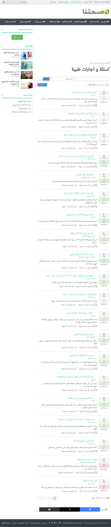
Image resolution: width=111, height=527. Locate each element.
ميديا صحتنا (9, 21)
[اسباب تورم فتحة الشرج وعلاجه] (27, 56)
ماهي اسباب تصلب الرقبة (87, 459)
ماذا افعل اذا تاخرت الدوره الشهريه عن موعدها (75, 419)
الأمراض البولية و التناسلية (87, 257)
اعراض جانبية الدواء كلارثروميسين (79, 313)
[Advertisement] (73, 43)
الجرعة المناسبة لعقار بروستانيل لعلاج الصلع (80, 135)
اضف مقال (53, 2)
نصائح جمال (91, 483)
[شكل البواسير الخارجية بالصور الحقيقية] (27, 65)
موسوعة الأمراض (79, 21)
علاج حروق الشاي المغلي (83, 334)
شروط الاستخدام (35, 523)
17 (42, 498)
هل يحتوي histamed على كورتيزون (80, 214)
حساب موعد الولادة (25, 108)
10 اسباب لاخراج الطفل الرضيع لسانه (11, 73)
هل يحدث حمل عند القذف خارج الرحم (78, 193)
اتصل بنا (14, 523)
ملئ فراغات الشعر (90, 481)
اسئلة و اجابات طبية (76, 2)
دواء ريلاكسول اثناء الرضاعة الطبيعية (82, 113)
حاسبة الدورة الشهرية (24, 101)
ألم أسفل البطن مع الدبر (84, 174)
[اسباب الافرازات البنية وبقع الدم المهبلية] (27, 85)
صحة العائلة (53, 21)
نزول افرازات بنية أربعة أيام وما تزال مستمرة (80, 294)
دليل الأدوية (66, 21)
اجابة (103, 99)
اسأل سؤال (42, 85)
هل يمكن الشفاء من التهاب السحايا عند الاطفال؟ (75, 377)
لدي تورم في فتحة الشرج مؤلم (81, 233)
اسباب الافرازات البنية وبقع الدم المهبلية (10, 82)
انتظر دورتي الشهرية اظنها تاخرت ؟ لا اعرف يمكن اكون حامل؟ (69, 276)
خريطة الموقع (6, 523)
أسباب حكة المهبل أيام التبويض (81, 355)
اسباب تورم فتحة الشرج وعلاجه (11, 53)
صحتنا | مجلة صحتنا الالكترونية (72, 523)
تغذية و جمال (24, 21)
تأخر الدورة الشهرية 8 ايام (83, 441)
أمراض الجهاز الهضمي (88, 177)
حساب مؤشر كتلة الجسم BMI (21, 112)
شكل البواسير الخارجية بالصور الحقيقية (11, 63)
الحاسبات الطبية (63, 2)
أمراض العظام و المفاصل (88, 462)
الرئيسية (104, 21)
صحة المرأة (92, 159)
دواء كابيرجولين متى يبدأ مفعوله (80, 398)
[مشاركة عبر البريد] (49, 509)
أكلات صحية (88, 2)
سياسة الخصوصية (23, 523)
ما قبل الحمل (91, 196)
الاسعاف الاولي (91, 337)
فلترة (106, 85)
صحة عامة (93, 21)
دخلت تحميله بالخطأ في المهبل (81, 254)
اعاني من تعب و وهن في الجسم (85, 92)
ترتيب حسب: (96, 85)
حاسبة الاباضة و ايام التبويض (21, 105)
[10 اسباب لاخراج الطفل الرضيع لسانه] (27, 75)
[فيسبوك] (90, 509)
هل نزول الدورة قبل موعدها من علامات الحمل (76, 156)
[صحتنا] (95, 11)
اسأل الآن (17, 37)
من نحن (44, 523)
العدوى (93, 379)
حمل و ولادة (39, 21)
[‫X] (70, 509)
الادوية (93, 95)
